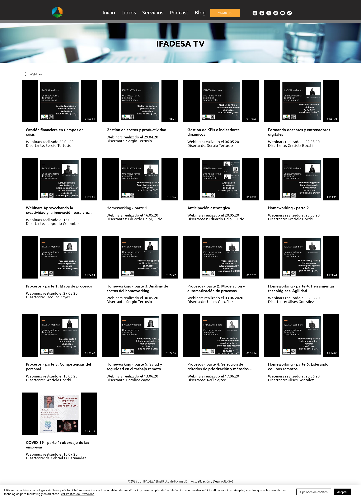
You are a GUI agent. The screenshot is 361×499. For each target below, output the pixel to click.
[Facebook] (261, 13)
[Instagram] (255, 13)
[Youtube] (282, 13)
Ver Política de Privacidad (77, 494)
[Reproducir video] (59, 101)
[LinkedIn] (275, 13)
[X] (268, 13)
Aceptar (342, 492)
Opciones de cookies (314, 492)
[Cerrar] (355, 492)
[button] (153, 12)
